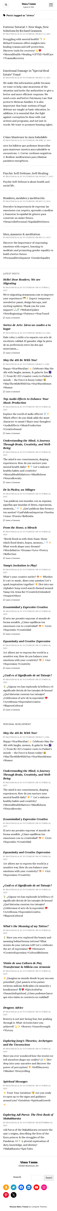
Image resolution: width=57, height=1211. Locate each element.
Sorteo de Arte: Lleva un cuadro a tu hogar (27, 327)
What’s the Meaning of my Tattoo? (25, 926)
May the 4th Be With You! (20, 360)
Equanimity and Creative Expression (26, 641)
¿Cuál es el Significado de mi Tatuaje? (27, 675)
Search (17, 1177)
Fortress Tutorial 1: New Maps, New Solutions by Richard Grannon (26, 29)
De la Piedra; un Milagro (19, 489)
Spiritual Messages (15, 1081)
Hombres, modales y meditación (23, 198)
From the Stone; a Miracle (20, 527)
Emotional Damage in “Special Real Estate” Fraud (26, 72)
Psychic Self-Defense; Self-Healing (25, 173)
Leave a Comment (12, 318)
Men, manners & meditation (21, 234)
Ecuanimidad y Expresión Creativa (25, 607)
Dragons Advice (13, 1007)
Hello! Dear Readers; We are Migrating (21, 281)
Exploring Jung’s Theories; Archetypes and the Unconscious (28, 1042)
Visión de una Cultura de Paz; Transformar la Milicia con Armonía (26, 965)
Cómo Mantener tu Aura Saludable (25, 137)
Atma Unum (28, 4)
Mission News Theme (19, 1206)
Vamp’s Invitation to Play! (20, 565)
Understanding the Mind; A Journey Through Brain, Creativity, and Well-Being (27, 444)
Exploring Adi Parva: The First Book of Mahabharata (28, 1116)
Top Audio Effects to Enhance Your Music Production (26, 400)
